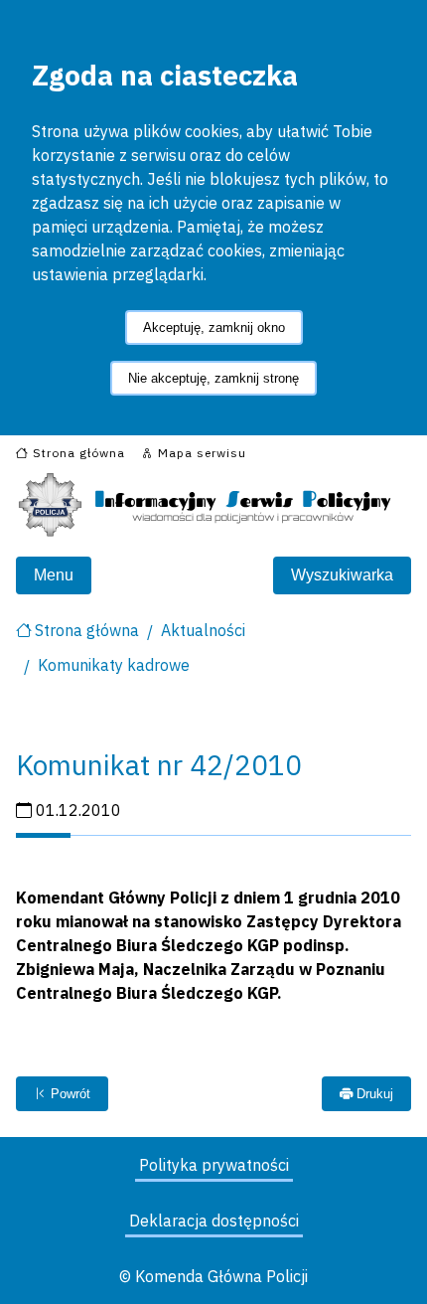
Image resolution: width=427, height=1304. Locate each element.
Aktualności (203, 630)
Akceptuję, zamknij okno (214, 327)
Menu (53, 575)
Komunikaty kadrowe (114, 665)
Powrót (68, 1093)
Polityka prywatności (214, 1165)
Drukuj (373, 1093)
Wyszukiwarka (342, 575)
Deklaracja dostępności (214, 1220)
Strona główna (87, 630)
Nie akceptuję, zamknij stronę (213, 378)
